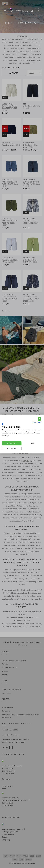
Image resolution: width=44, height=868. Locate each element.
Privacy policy (37, 422)
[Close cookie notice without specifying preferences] (39, 419)
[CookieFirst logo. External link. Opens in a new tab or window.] (3, 424)
